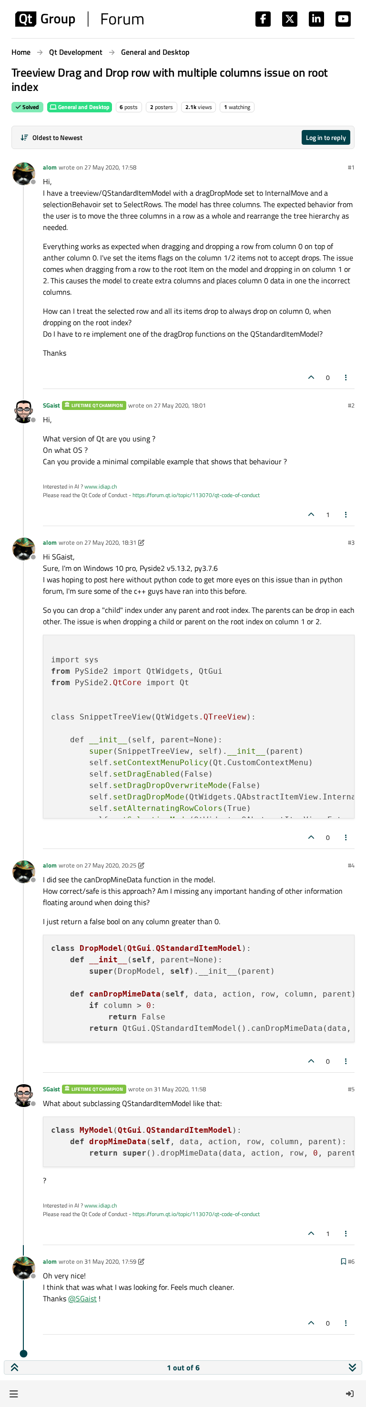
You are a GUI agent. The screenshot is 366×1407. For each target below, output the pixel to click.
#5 (351, 1089)
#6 (351, 1261)
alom (50, 167)
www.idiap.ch (100, 486)
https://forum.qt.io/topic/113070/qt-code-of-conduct (196, 494)
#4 (351, 865)
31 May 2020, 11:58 (180, 1089)
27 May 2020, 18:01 (180, 405)
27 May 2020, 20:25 (110, 865)
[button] (13, 1393)
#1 (351, 167)
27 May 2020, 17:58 (110, 167)
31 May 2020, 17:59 (110, 1261)
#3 (351, 542)
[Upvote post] (311, 377)
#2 (351, 405)
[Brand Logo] (79, 19)
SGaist (51, 405)
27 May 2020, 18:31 (110, 542)
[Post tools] (346, 377)
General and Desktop (83, 106)
